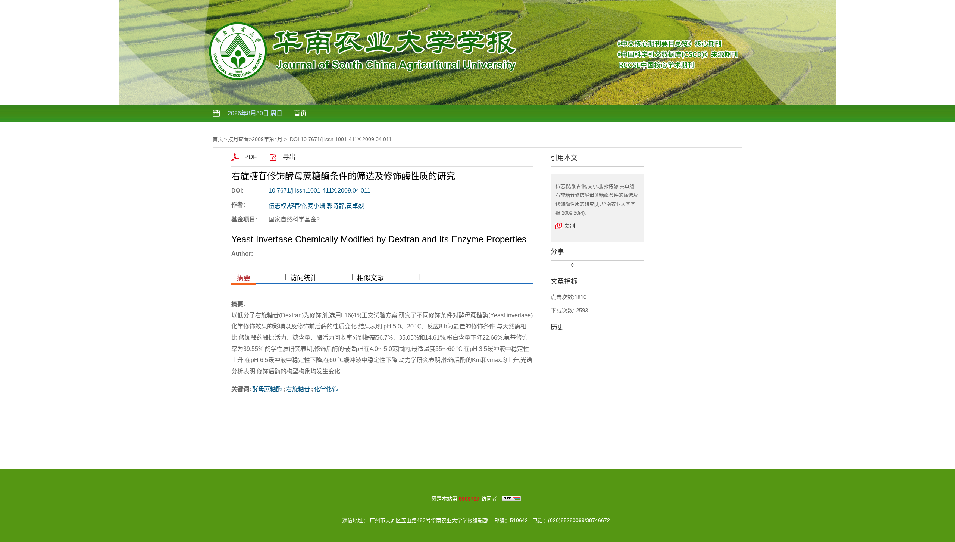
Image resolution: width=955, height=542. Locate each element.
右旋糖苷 (298, 389)
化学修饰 (326, 389)
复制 (570, 226)
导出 (289, 157)
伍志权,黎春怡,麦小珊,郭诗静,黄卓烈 (316, 206)
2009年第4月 (267, 139)
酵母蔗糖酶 (267, 389)
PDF (250, 157)
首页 (300, 113)
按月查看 (238, 139)
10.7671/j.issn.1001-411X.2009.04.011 (319, 190)
